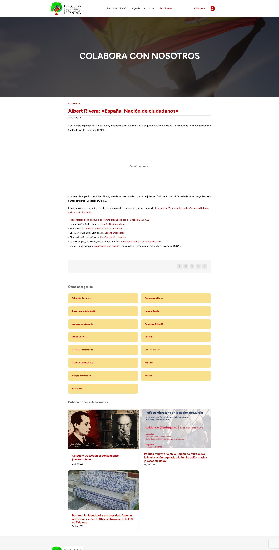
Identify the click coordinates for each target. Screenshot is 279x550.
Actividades (74, 103)
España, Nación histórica (113, 237)
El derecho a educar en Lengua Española (141, 241)
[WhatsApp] (192, 266)
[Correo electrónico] (205, 266)
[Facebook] (179, 266)
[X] (186, 266)
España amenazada (114, 232)
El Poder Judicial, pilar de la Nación (104, 228)
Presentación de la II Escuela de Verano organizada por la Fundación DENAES (109, 219)
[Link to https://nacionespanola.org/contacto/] (219, 8)
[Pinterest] (198, 266)
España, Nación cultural (113, 224)
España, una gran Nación (106, 246)
